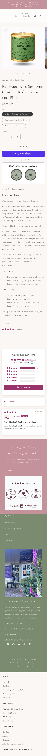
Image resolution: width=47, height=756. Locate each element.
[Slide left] (18, 73)
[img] (10, 412)
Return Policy (10, 523)
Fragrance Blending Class (13, 709)
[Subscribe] (39, 470)
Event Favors (8, 721)
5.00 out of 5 (30, 360)
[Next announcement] (42, 4)
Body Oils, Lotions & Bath (13, 690)
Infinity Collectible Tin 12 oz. (17, 114)
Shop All (6, 682)
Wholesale (7, 717)
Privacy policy (21, 663)
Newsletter (9, 540)
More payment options (23, 160)
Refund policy (32, 663)
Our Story (6, 732)
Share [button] (7, 323)
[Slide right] (29, 73)
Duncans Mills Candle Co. (22, 659)
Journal (5, 736)
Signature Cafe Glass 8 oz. (16, 120)
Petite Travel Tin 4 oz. (14, 126)
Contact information (18, 667)
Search (8, 534)
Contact (6, 740)
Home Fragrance (9, 694)
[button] (5, 16)
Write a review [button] (23, 387)
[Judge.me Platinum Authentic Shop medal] (11, 494)
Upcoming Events (10, 713)
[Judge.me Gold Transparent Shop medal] (23, 494)
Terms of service (32, 667)
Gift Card (6, 698)
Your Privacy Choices (13, 528)
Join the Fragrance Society (13, 744)
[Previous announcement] (5, 4)
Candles (6, 686)
